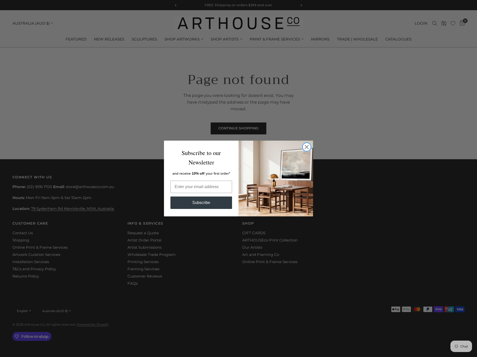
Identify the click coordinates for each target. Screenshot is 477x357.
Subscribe (201, 202)
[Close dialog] (306, 147)
